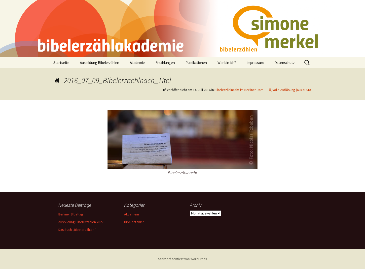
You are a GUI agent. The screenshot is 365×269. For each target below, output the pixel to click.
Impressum (255, 62)
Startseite (61, 62)
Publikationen (196, 62)
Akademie (137, 62)
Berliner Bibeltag (70, 214)
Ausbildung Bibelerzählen (99, 62)
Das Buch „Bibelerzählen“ (77, 229)
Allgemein (131, 214)
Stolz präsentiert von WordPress (182, 259)
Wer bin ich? (227, 62)
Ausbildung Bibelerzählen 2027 (81, 222)
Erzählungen (165, 62)
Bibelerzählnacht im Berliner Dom (239, 90)
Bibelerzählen (134, 222)
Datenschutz (284, 62)
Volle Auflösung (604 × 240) (292, 90)
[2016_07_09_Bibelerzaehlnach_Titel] (182, 139)
